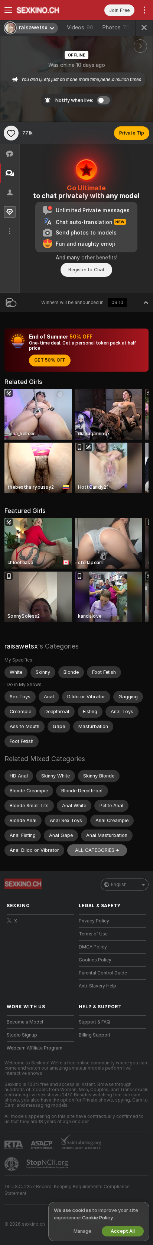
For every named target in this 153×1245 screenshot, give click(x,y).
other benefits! (99, 258)
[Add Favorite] (11, 133)
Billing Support (94, 1035)
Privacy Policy (94, 921)
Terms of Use (93, 934)
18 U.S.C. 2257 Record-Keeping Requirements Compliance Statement (67, 1190)
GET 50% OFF (49, 360)
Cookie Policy (97, 1217)
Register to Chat (86, 269)
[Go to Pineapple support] (12, 1164)
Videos (80, 27)
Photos (116, 27)
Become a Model (25, 1022)
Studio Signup (22, 1035)
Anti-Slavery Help (97, 986)
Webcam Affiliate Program (34, 1048)
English (119, 884)
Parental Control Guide (103, 973)
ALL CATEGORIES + (97, 850)
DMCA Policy (93, 947)
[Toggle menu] (8, 10)
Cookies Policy (95, 960)
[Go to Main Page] (46, 10)
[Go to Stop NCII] (48, 1164)
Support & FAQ (94, 1022)
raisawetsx (21, 646)
